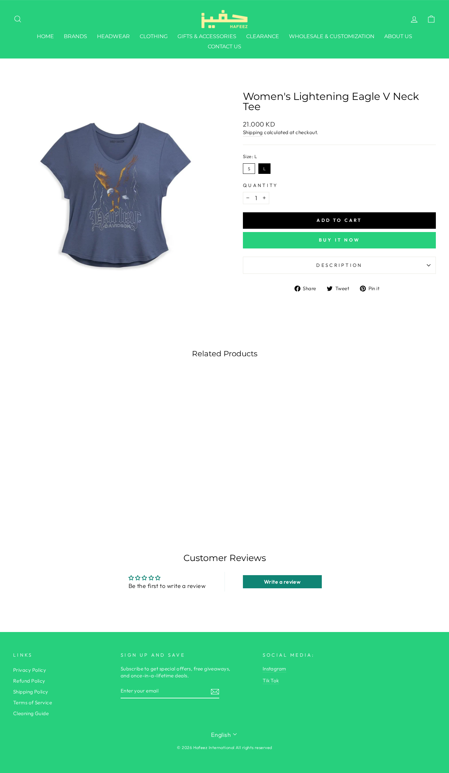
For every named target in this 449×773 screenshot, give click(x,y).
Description (339, 265)
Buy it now (339, 240)
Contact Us (224, 46)
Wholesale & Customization (331, 36)
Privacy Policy (29, 670)
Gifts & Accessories (206, 36)
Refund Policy (29, 681)
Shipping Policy (30, 692)
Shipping (253, 132)
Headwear (113, 36)
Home (45, 36)
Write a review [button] (282, 581)
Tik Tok (271, 680)
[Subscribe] (215, 691)
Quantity (260, 185)
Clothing (154, 36)
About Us (398, 36)
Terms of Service (32, 702)
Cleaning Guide (31, 713)
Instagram (274, 669)
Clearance (262, 36)
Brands (75, 36)
